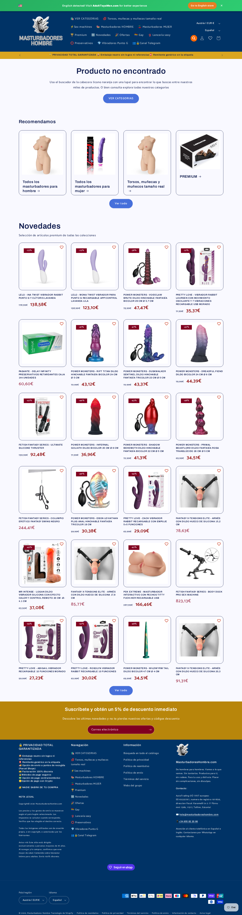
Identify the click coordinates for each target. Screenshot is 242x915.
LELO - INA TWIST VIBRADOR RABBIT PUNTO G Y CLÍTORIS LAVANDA (41, 296)
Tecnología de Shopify (62, 913)
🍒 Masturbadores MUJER (86, 784)
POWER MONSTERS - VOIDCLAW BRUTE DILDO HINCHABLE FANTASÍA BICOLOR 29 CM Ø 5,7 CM (145, 298)
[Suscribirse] (150, 729)
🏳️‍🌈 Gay (75, 810)
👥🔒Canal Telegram (83, 835)
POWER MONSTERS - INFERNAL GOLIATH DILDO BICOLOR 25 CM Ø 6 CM (94, 446)
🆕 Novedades (79, 797)
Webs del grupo (132, 785)
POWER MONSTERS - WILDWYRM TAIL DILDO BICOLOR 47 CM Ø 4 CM (146, 670)
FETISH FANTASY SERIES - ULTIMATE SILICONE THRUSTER (41, 446)
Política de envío (133, 773)
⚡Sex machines (80, 771)
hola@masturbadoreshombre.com (198, 814)
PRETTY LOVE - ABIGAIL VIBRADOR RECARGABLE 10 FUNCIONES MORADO (42, 670)
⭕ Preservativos (81, 822)
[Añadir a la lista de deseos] (61, 247)
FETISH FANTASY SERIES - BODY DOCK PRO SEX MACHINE (199, 593)
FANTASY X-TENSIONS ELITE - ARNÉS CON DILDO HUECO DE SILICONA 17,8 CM (93, 595)
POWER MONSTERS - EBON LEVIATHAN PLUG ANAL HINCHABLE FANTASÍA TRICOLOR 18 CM (94, 521)
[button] (194, 38)
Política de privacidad (136, 760)
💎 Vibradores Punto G (84, 829)
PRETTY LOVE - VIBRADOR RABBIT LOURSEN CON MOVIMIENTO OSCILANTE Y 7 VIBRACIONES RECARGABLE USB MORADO (196, 299)
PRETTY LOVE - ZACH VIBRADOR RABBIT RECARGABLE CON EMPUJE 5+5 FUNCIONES (145, 521)
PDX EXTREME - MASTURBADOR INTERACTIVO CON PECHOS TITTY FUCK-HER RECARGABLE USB (143, 595)
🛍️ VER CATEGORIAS (84, 753)
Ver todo (121, 203)
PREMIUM (188, 176)
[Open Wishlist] (210, 38)
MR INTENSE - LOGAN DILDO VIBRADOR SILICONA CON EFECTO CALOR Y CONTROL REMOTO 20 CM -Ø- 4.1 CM (42, 596)
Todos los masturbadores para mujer (92, 186)
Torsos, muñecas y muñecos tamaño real (146, 184)
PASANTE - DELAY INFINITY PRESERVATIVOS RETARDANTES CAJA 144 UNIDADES (42, 374)
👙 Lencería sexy (81, 816)
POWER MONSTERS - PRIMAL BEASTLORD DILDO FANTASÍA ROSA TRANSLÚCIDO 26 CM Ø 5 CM (197, 448)
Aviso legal (205, 913)
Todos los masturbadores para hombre (40, 186)
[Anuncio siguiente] (222, 55)
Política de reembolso (136, 766)
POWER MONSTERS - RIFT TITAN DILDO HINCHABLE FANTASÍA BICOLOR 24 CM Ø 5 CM (94, 374)
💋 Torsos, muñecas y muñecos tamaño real (89, 762)
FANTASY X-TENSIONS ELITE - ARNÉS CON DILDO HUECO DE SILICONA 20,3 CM (198, 671)
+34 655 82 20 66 (188, 821)
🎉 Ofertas (77, 803)
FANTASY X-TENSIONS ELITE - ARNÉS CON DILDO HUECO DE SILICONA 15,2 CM (198, 521)
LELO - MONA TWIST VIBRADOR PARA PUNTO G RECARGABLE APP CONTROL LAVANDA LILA (94, 298)
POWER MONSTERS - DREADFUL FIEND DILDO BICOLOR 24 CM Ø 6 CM (199, 373)
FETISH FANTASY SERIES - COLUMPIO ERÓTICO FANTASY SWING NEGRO (41, 520)
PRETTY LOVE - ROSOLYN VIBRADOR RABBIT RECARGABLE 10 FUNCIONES (93, 670)
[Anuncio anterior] (20, 55)
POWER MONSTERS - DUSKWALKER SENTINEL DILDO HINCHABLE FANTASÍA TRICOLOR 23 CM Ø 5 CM (144, 374)
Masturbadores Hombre (38, 913)
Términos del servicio (136, 779)
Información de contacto (184, 913)
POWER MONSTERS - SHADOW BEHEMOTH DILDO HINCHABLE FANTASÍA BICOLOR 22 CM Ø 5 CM (143, 448)
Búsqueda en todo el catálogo (141, 753)
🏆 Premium (78, 790)
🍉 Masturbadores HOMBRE (87, 777)
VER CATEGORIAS (121, 98)
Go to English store (202, 5)
